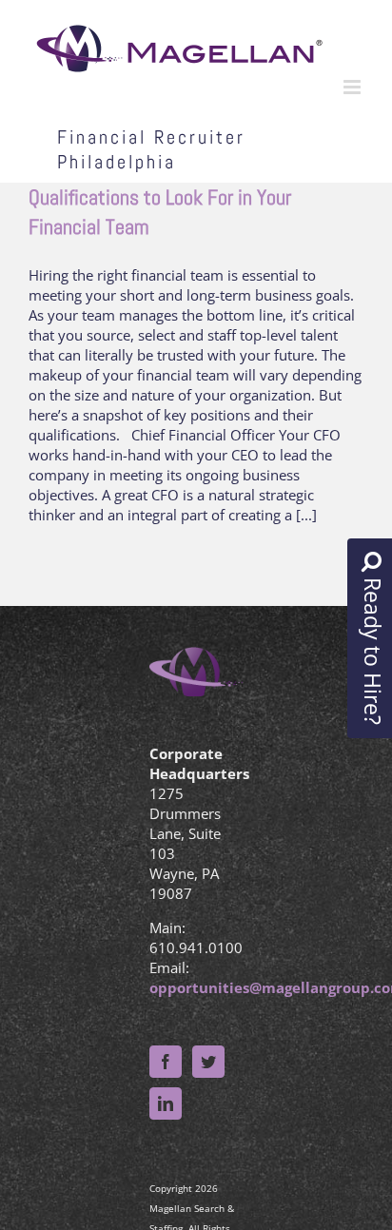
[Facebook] (165, 1061)
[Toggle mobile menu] (353, 87)
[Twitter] (208, 1061)
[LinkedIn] (165, 1103)
